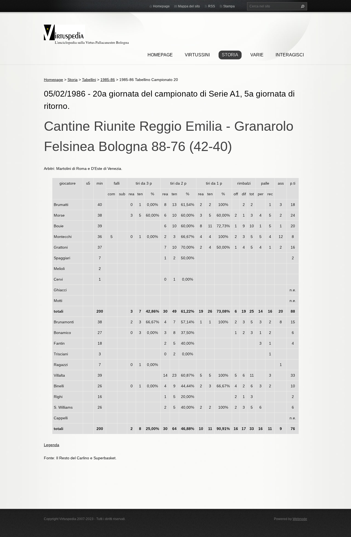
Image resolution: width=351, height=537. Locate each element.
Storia (230, 55)
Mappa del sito (189, 6)
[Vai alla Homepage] (64, 31)
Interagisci (290, 55)
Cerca (302, 6)
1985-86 (107, 79)
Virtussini (197, 55)
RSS (211, 6)
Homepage (160, 55)
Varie (257, 55)
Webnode (300, 519)
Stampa (229, 6)
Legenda (51, 445)
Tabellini (89, 79)
